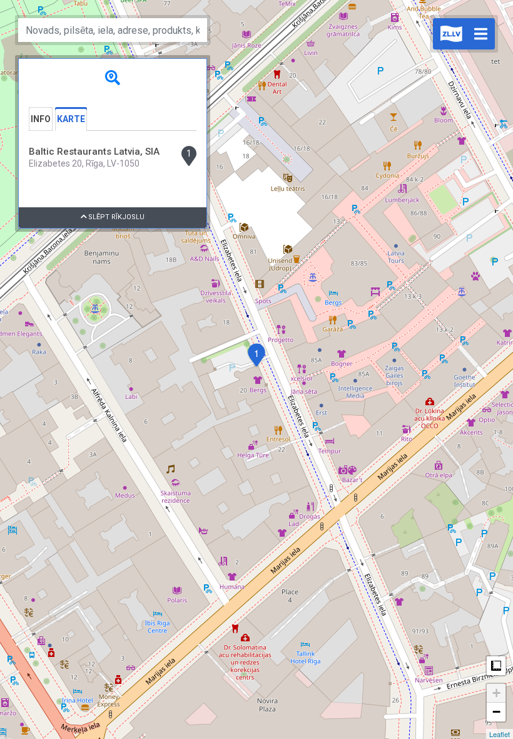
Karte (71, 119)
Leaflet (499, 734)
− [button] (496, 712)
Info (41, 119)
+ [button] (496, 693)
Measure (496, 665)
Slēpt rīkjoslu (115, 217)
